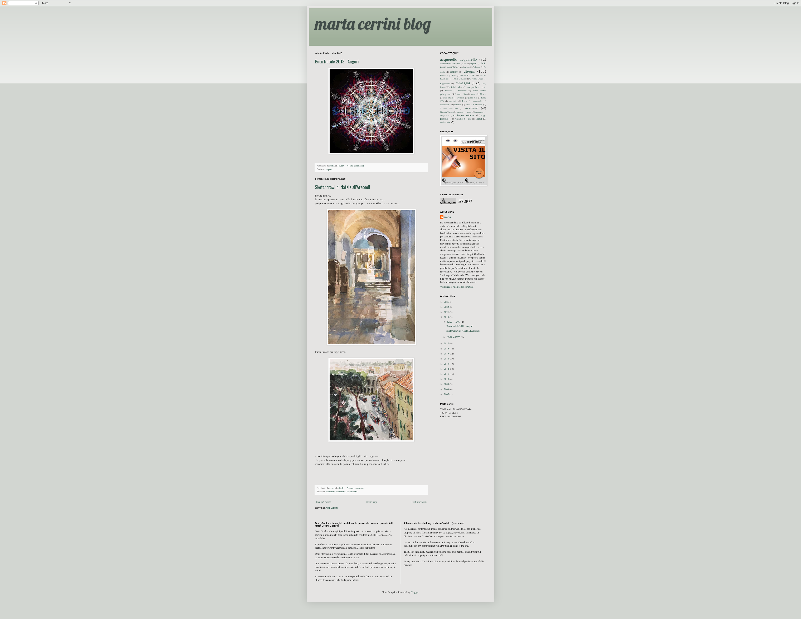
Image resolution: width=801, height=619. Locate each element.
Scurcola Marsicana (449, 108)
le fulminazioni (455, 87)
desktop (454, 71)
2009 (447, 384)
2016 (447, 348)
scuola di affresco (474, 104)
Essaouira (444, 75)
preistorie (453, 101)
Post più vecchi (419, 501)
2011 (447, 373)
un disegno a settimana (464, 115)
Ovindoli (461, 97)
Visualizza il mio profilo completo (457, 286)
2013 (447, 363)
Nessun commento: (355, 165)
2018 (447, 317)
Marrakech (462, 90)
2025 (447, 301)
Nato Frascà (448, 97)
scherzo (457, 104)
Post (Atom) (331, 507)
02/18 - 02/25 (454, 337)
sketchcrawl (352, 491)
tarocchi (460, 112)
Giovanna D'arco (476, 78)
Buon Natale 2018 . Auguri (337, 61)
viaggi (479, 118)
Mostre (483, 94)
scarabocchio (445, 104)
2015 (447, 353)
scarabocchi (477, 101)
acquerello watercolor (450, 63)
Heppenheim (445, 83)
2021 (447, 312)
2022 (447, 306)
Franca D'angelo (459, 78)
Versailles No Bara (463, 118)
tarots (469, 112)
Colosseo (476, 67)
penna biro (472, 97)
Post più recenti (323, 501)
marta (447, 217)
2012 (447, 368)
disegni (469, 71)
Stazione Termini (447, 112)
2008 (447, 389)
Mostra (473, 94)
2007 (447, 394)
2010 (447, 379)
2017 (447, 343)
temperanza (444, 115)
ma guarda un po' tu (476, 87)
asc (465, 63)
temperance (478, 112)
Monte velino (461, 94)
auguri (329, 169)
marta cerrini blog (373, 23)
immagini (462, 82)
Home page (371, 501)
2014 (447, 358)
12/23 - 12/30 (454, 321)
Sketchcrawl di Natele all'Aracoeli (342, 187)
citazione (466, 67)
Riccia (464, 101)
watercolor (445, 122)
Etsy (454, 75)
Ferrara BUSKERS (468, 75)
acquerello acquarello (335, 491)
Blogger (414, 592)
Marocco (448, 90)
